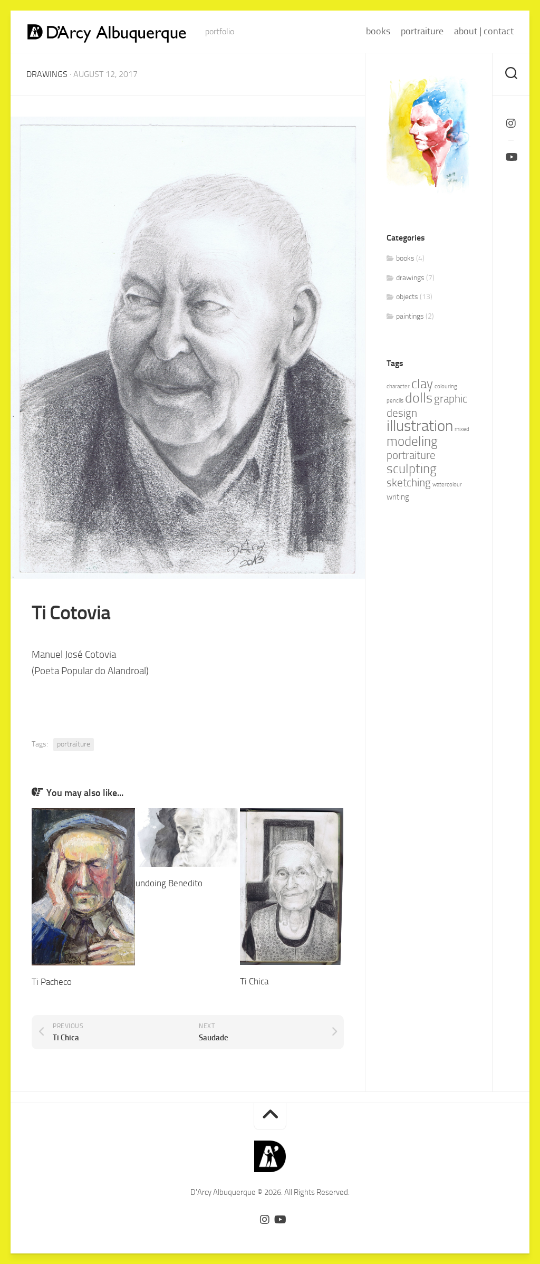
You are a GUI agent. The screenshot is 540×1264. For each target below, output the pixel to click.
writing (398, 497)
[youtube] (511, 157)
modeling (412, 441)
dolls (418, 398)
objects (407, 296)
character (398, 386)
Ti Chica (254, 981)
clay (422, 383)
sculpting (412, 468)
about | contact (484, 31)
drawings (47, 74)
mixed (462, 429)
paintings (410, 316)
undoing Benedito (169, 883)
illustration (420, 426)
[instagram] (511, 123)
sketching (409, 482)
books (378, 31)
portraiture (422, 31)
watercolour (447, 484)
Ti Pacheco (52, 981)
